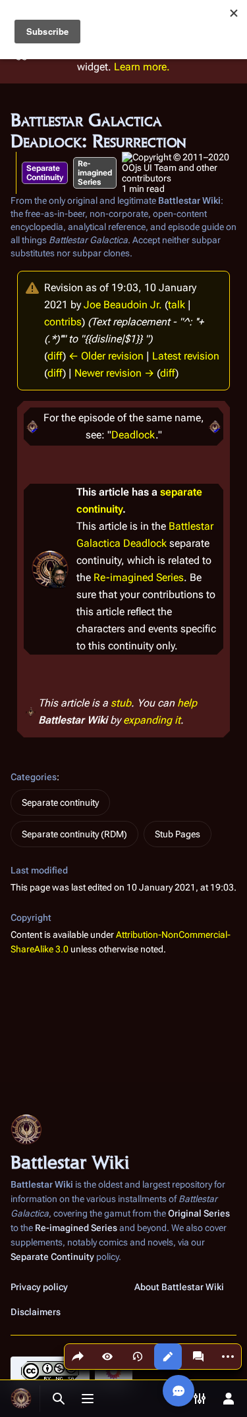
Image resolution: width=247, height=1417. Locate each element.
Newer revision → (114, 373)
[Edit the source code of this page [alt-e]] (168, 1356)
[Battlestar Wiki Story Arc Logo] (32, 426)
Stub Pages (177, 834)
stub (121, 703)
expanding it (151, 720)
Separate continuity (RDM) (74, 834)
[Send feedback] (178, 1390)
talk (176, 304)
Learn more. (142, 66)
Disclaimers (36, 1312)
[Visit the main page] (21, 1398)
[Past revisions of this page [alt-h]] (137, 1356)
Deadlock (133, 435)
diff (55, 356)
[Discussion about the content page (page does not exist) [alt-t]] (198, 1356)
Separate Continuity (44, 173)
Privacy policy (39, 1287)
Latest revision (185, 356)
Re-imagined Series (95, 173)
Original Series (199, 1213)
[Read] (107, 1356)
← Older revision (106, 356)
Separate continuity (60, 802)
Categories (34, 777)
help (187, 703)
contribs (63, 321)
